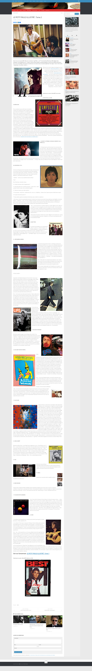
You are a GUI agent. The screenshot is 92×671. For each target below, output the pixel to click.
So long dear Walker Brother (18, 624)
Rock (13, 1)
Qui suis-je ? (47, 10)
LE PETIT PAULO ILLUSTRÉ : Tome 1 (38, 553)
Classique (41, 1)
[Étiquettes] (76, 36)
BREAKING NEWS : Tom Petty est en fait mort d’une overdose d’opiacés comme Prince (36, 625)
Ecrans (45, 1)
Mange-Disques (34, 10)
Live (39, 10)
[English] (77, 4)
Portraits (24, 10)
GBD (15, 19)
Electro (34, 1)
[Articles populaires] (72, 36)
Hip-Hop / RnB (26, 1)
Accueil (14, 10)
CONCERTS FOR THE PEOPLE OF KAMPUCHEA (29, 136)
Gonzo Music (18, 6)
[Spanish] (78, 4)
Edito (17, 10)
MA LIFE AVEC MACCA (55, 68)
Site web (15, 648)
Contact (46, 660)
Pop (16, 1)
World (37, 1)
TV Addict (42, 10)
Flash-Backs (29, 10)
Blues (31, 1)
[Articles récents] (67, 36)
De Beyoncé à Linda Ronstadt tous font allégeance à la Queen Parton (74, 55)
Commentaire (16, 638)
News (21, 10)
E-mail (40, 644)
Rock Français (20, 1)
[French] (75, 4)
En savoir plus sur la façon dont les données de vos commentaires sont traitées (42, 655)
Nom (15, 644)
